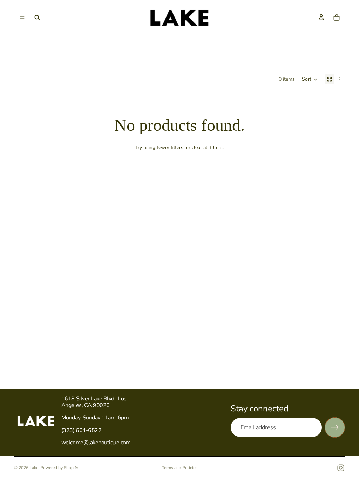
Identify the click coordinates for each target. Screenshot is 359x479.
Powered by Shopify (59, 468)
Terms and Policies (179, 468)
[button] (310, 79)
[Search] (37, 17)
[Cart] (336, 17)
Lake (33, 468)
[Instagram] (341, 468)
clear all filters (207, 147)
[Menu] (22, 17)
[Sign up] (335, 427)
